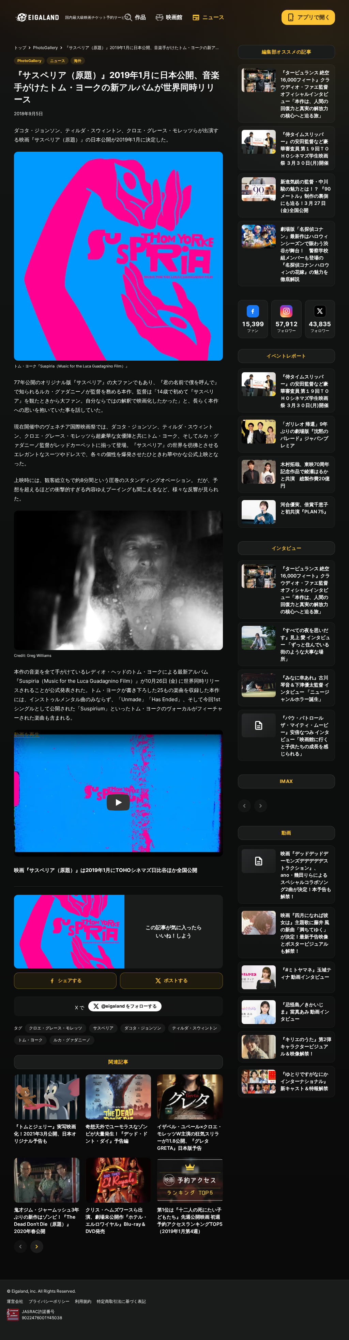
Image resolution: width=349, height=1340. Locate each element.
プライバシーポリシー (49, 1301)
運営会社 (15, 1301)
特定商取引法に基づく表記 (121, 1301)
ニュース (208, 17)
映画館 (174, 17)
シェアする (70, 980)
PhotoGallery (45, 47)
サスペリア (103, 1027)
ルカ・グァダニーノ (72, 1039)
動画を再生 (27, 734)
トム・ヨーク (30, 1039)
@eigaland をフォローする (129, 1006)
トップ (20, 47)
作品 (140, 17)
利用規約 (83, 1301)
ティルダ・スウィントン (194, 1027)
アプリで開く (308, 17)
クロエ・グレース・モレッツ (55, 1027)
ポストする (176, 980)
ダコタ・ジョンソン (142, 1027)
